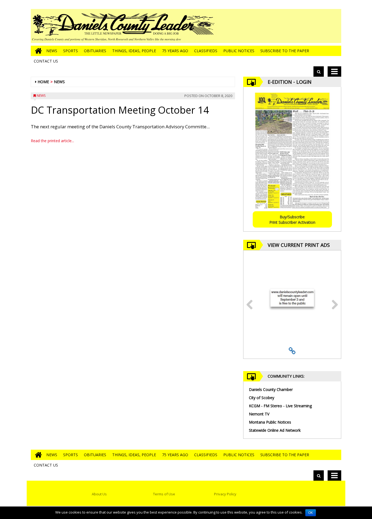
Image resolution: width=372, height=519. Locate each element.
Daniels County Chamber (271, 389)
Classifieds (205, 50)
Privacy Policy (225, 494)
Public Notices (238, 50)
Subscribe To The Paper (284, 50)
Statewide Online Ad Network (275, 430)
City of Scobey (261, 397)
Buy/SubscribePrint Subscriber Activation (292, 219)
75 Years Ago (175, 50)
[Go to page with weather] (300, 26)
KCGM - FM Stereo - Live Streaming (280, 405)
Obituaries (95, 50)
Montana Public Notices (270, 422)
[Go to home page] (37, 51)
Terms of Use (164, 494)
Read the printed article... (52, 140)
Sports (70, 50)
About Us (99, 494)
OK (310, 513)
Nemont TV (259, 414)
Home (43, 81)
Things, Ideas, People (134, 50)
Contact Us (46, 61)
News (51, 50)
